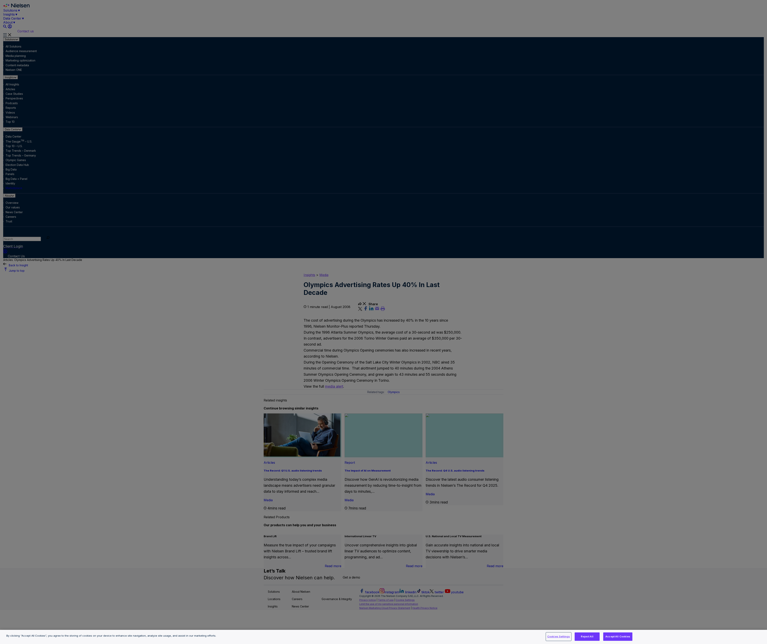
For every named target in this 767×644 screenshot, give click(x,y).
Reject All (587, 636)
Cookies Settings (558, 636)
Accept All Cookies (617, 636)
